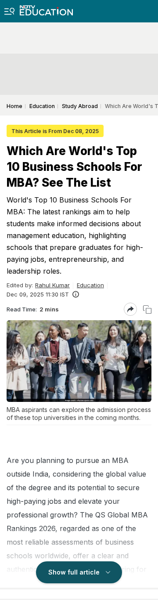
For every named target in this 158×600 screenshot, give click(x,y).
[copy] (147, 309)
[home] (46, 7)
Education (90, 285)
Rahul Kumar (52, 285)
